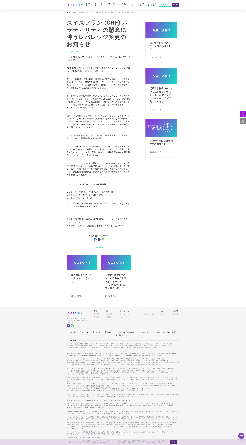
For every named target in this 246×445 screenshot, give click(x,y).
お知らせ (81, 12)
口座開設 (175, 4)
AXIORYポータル (165, 4)
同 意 (173, 442)
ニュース (73, 12)
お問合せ (243, 120)
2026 (123, 335)
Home (68, 12)
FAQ (243, 115)
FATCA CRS (143, 332)
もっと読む (99, 247)
